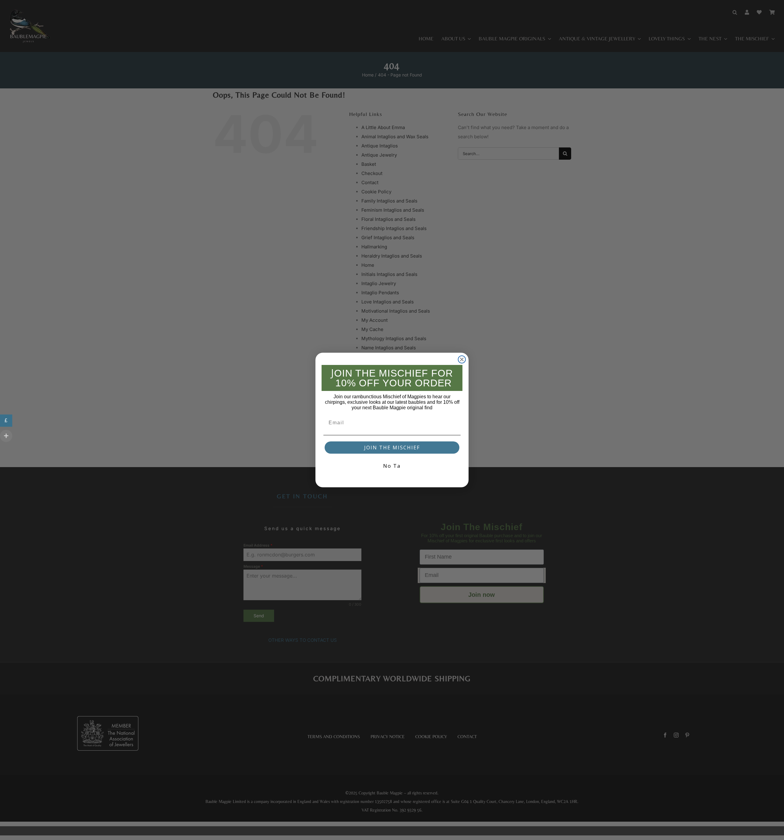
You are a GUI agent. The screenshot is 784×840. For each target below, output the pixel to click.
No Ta (392, 465)
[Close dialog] (462, 359)
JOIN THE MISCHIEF (392, 447)
